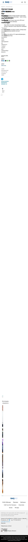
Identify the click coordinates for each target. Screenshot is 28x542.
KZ (22, 2)
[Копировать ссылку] (9, 60)
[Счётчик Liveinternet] (4, 530)
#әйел (2, 75)
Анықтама (21, 505)
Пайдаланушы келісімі (6, 525)
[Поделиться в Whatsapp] (7, 60)
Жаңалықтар (9, 6)
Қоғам (10, 507)
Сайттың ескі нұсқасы (10, 505)
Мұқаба (3, 6)
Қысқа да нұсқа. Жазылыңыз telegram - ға (5, 82)
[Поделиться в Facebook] (2, 60)
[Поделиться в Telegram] (4, 60)
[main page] (12, 2)
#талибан (3, 73)
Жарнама (15, 502)
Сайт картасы (4, 528)
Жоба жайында (6, 502)
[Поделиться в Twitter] (5, 60)
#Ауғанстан (4, 72)
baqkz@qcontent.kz (5, 521)
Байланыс (23, 502)
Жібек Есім (3, 65)
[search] (25, 2)
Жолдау (17, 507)
